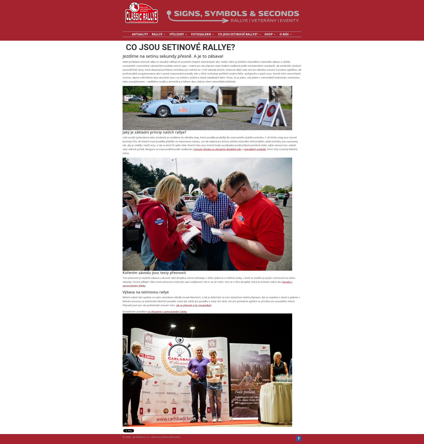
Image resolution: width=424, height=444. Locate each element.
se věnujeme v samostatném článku (167, 311)
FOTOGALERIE (201, 34)
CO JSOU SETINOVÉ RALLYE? (238, 34)
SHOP (269, 34)
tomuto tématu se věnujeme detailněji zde (217, 149)
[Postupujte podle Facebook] (298, 438)
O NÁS (284, 34)
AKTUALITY (140, 34)
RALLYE (157, 34)
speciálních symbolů (255, 149)
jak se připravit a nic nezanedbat (193, 305)
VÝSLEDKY (176, 34)
